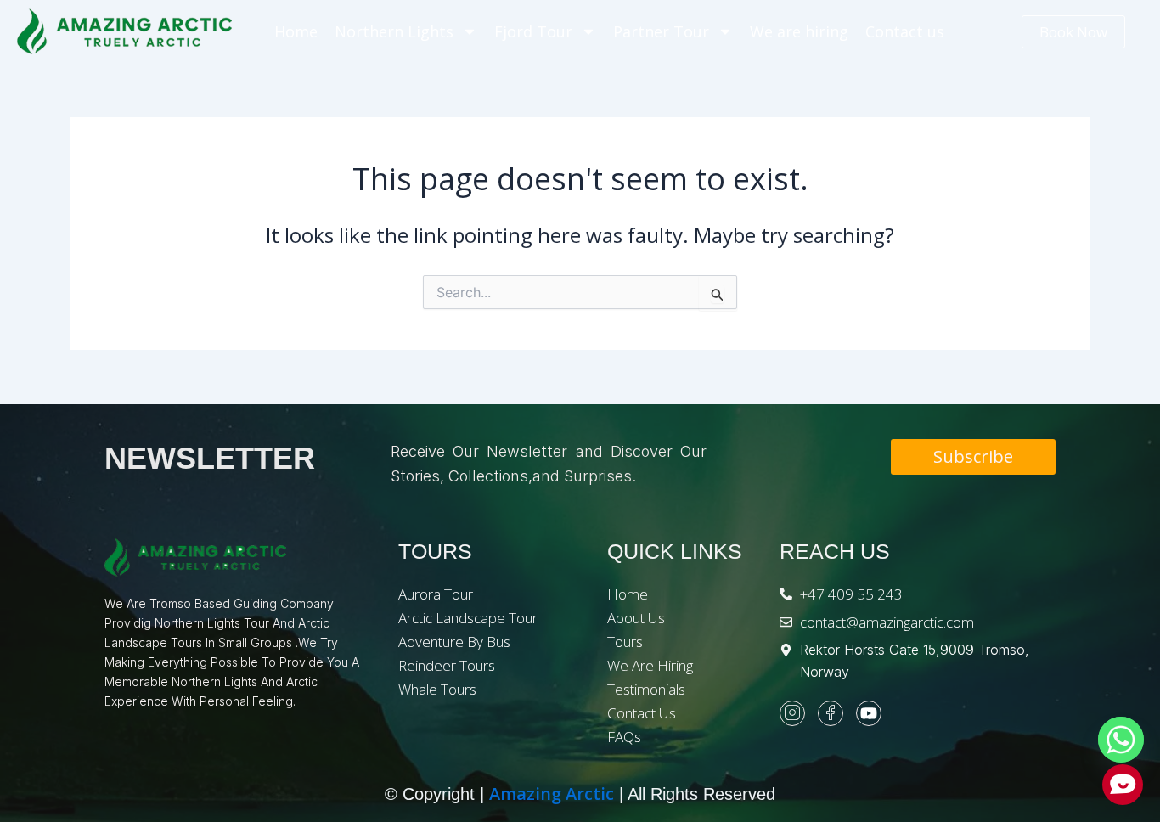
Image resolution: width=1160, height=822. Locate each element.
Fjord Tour (533, 31)
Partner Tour (661, 31)
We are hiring (799, 31)
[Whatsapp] (1121, 740)
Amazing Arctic (551, 793)
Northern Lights (394, 31)
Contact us (904, 31)
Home (296, 31)
